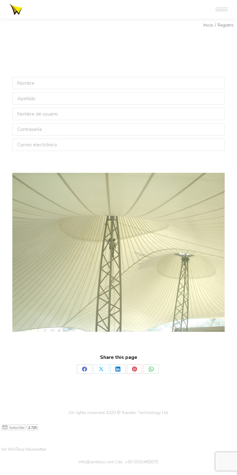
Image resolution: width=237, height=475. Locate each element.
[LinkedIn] (118, 369)
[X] (101, 369)
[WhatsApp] (151, 369)
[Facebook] (84, 369)
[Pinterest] (134, 369)
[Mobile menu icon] (221, 9)
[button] (145, 5)
